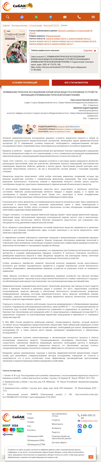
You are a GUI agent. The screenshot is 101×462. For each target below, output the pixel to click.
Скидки (30, 418)
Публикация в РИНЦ (35, 440)
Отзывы (30, 422)
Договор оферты (59, 442)
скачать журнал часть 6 (40, 44)
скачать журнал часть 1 (57, 39)
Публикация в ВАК (35, 436)
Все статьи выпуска (76, 82)
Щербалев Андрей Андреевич (85, 108)
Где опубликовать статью (59, 415)
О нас (29, 414)
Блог (29, 426)
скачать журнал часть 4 (62, 41)
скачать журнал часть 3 (40, 41)
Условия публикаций (24, 82)
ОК (91, 457)
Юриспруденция (53, 36)
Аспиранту (56, 428)
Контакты (31, 430)
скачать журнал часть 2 (79, 39)
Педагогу (56, 432)
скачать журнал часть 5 (85, 41)
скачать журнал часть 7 (62, 44)
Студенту (56, 420)
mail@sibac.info (89, 420)
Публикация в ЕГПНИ (36, 444)
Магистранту (57, 424)
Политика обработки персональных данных (61, 437)
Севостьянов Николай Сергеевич (84, 100)
